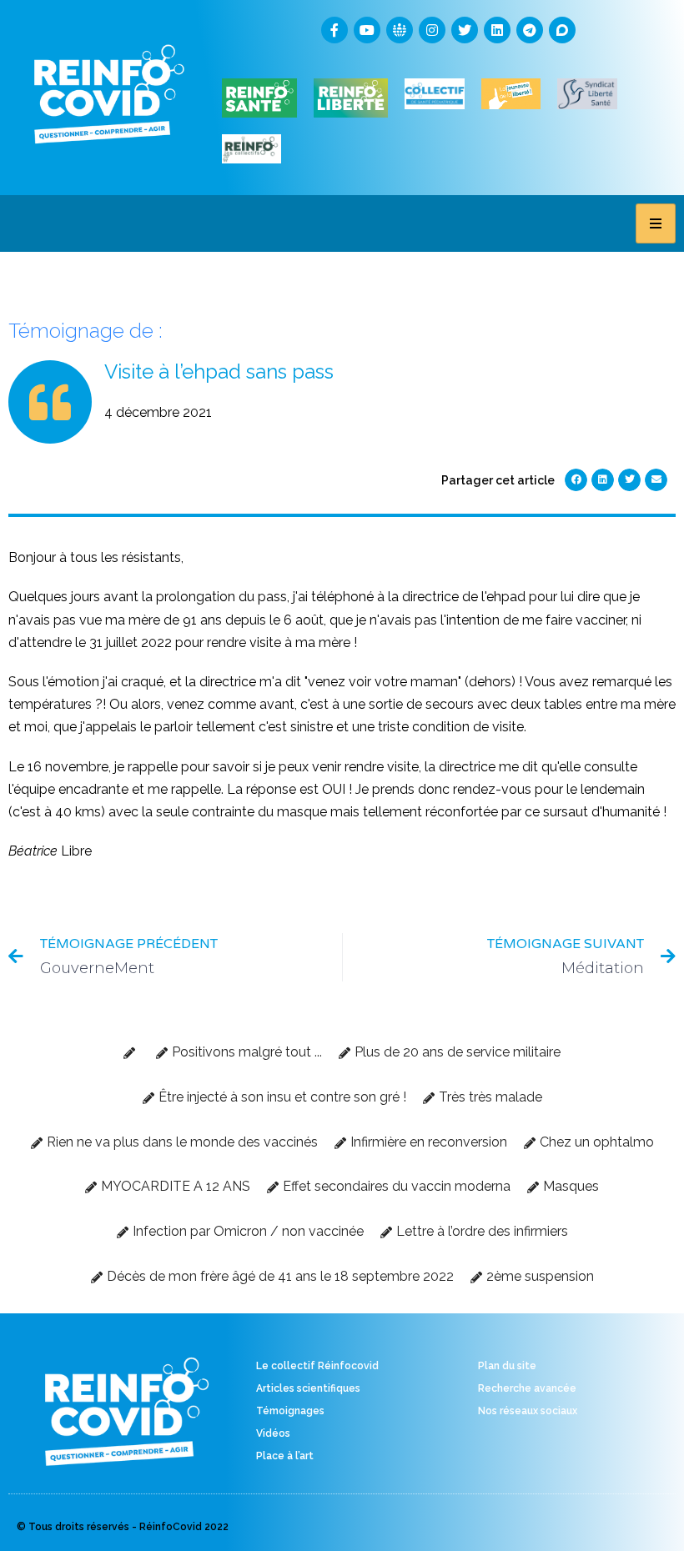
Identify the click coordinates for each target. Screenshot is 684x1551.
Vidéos (273, 1433)
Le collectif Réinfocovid (317, 1366)
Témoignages (290, 1411)
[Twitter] (464, 30)
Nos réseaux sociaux (527, 1411)
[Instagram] (432, 30)
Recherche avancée (527, 1388)
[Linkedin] (497, 30)
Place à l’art (285, 1456)
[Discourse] (562, 30)
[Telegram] (529, 30)
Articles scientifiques (308, 1388)
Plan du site (507, 1366)
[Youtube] (367, 30)
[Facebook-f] (334, 30)
